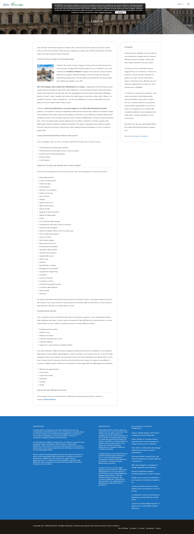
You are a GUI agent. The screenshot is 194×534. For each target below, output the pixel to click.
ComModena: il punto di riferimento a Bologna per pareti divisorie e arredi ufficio (146, 497)
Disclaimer (150, 528)
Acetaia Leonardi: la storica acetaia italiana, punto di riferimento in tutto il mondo (146, 488)
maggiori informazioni (105, 12)
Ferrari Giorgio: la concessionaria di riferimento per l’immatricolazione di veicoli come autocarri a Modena (145, 441)
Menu (179, 4)
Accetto (120, 12)
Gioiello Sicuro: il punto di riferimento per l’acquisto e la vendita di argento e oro (146, 480)
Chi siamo (133, 528)
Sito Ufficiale (123, 528)
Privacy (158, 528)
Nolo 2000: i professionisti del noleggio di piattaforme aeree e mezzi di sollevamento (146, 450)
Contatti (141, 528)
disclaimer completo (140, 136)
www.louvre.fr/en (49, 399)
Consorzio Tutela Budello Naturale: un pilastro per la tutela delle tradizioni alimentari (146, 506)
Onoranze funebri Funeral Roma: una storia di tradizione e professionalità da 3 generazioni (146, 459)
